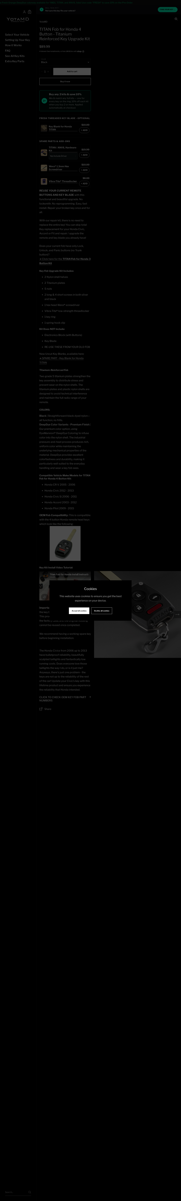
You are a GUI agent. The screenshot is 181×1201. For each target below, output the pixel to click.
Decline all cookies (101, 611)
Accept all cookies (79, 611)
